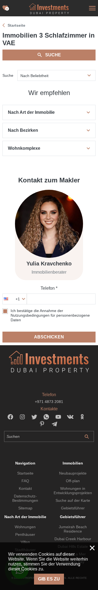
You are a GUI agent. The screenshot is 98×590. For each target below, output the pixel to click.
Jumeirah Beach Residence (73, 529)
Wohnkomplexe (24, 148)
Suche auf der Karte (73, 500)
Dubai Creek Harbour (72, 539)
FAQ (25, 481)
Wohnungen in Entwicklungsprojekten (73, 490)
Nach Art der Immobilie (31, 112)
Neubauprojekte (73, 473)
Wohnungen (25, 527)
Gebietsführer (73, 508)
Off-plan (73, 481)
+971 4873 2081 (49, 401)
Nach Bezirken (23, 130)
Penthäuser (25, 534)
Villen (25, 542)
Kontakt (25, 488)
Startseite (25, 473)
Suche (53, 55)
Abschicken (49, 337)
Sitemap (25, 508)
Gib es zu (49, 579)
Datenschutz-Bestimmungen (25, 498)
